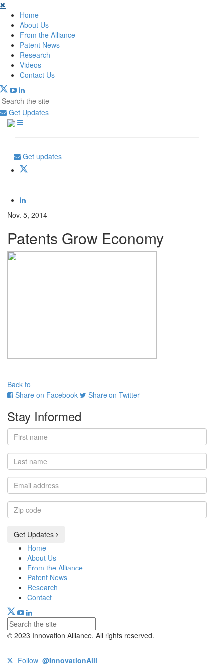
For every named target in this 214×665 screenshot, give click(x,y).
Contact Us (37, 75)
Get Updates (28, 112)
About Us (34, 25)
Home (29, 15)
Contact (39, 597)
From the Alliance (47, 35)
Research (35, 55)
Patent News (40, 45)
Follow (56, 660)
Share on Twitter (113, 395)
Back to (19, 384)
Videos (30, 65)
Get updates (41, 156)
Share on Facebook (46, 395)
